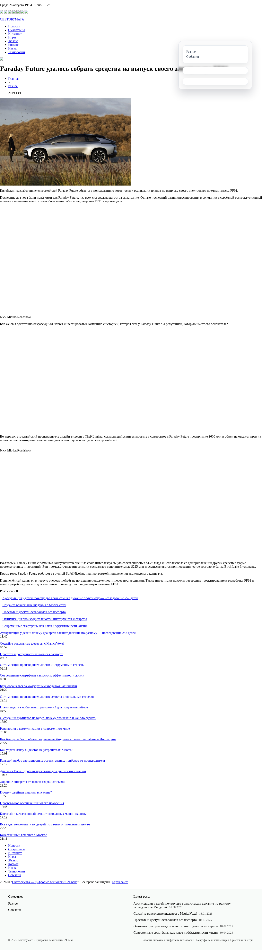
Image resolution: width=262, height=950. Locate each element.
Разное (13, 86)
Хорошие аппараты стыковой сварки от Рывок (32, 781)
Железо (13, 41)
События (14, 875)
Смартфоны (16, 30)
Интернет (15, 33)
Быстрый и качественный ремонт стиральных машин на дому (43, 813)
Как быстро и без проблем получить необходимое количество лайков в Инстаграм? (58, 739)
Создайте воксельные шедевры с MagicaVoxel (34, 605)
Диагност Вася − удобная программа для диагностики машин (43, 771)
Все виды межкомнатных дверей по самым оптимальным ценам (45, 824)
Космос (13, 44)
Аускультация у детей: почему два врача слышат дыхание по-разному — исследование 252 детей (70, 598)
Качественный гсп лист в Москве (23, 835)
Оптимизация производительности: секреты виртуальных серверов (47, 696)
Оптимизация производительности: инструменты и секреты (44, 619)
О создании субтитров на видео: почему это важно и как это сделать (48, 718)
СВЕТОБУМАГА (12, 19)
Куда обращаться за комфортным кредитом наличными (38, 686)
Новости (14, 26)
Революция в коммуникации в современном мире (35, 728)
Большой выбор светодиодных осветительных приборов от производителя (52, 760)
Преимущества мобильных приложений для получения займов (44, 707)
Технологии (16, 52)
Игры (12, 37)
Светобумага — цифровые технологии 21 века (44, 882)
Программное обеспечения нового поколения (32, 803)
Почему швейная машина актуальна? (26, 792)
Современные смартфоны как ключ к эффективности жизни (44, 626)
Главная (13, 78)
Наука (12, 48)
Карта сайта (120, 882)
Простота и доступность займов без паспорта (34, 612)
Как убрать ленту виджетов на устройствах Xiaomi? (36, 750)
